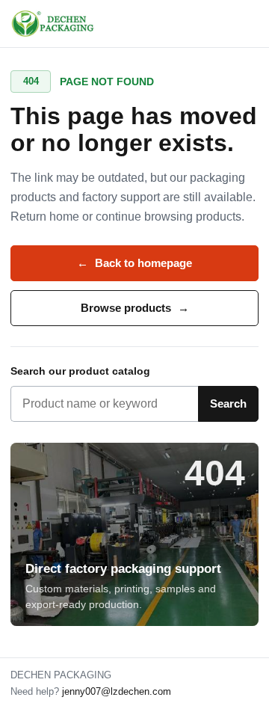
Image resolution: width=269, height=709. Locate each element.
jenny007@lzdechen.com (116, 691)
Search (228, 403)
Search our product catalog (80, 371)
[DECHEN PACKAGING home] (53, 24)
